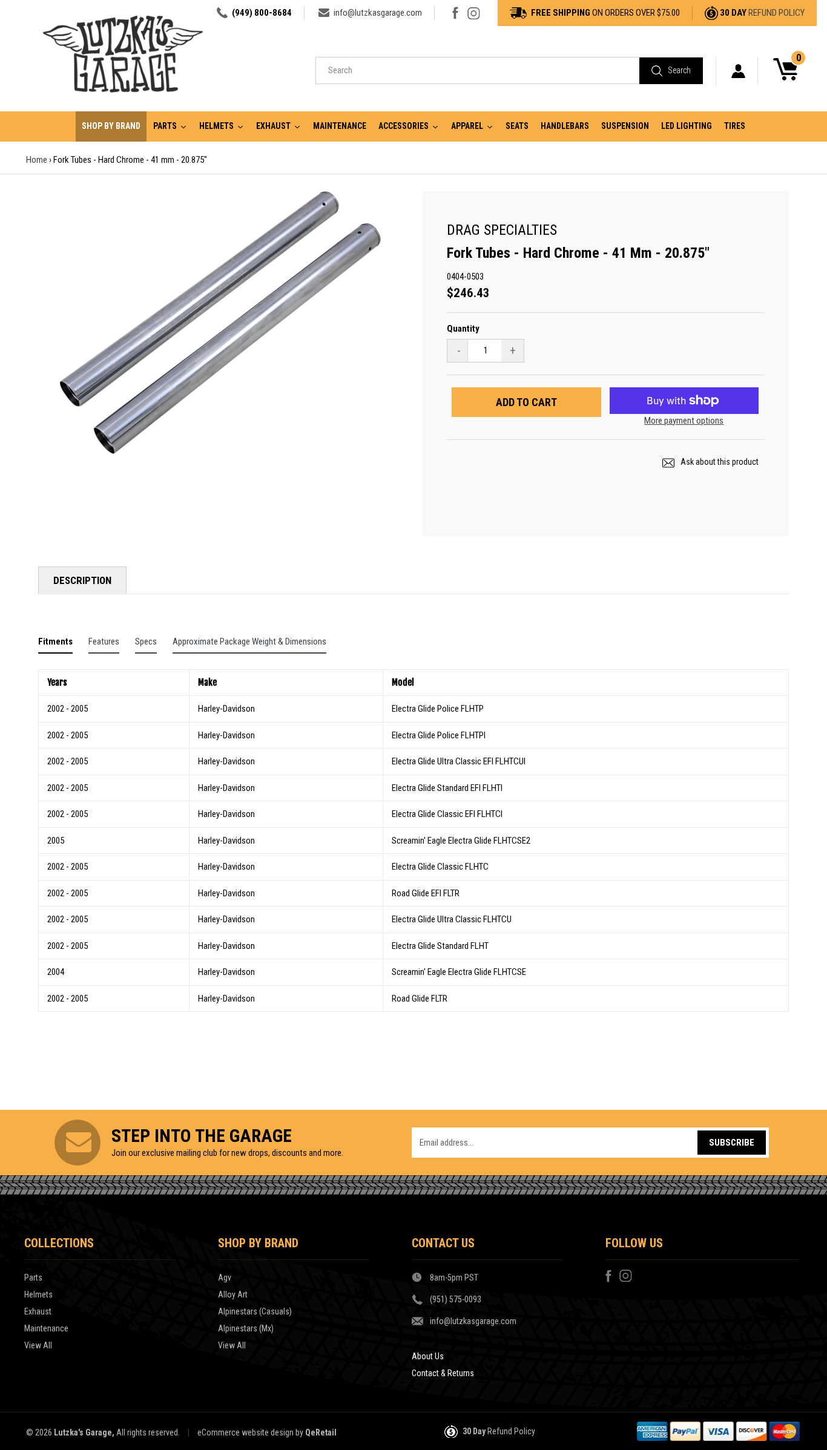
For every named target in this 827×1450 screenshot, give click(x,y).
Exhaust (37, 1311)
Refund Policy (776, 12)
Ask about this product (719, 462)
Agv (224, 1277)
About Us (428, 1356)
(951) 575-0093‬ (455, 1299)
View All (38, 1345)
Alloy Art (233, 1294)
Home (36, 159)
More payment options (683, 420)
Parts (33, 1277)
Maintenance (46, 1328)
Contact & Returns (443, 1373)
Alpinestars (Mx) (246, 1328)
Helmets (38, 1294)
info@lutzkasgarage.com (378, 12)
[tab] (55, 644)
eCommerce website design (245, 1432)
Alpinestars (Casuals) (255, 1311)
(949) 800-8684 (262, 12)
